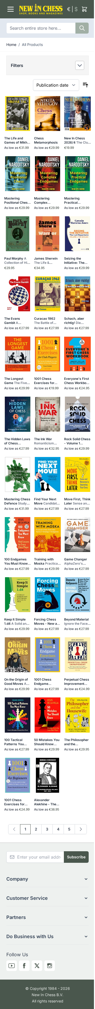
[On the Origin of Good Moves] (17, 654)
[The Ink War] (47, 414)
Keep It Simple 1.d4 (16, 621)
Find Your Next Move (47, 501)
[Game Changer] (77, 534)
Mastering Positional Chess (17, 200)
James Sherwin (47, 260)
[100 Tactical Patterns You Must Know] (17, 714)
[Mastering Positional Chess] (17, 173)
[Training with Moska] (47, 534)
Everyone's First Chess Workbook (77, 381)
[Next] (81, 829)
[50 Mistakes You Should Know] (47, 714)
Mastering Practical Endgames (77, 200)
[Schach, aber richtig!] (77, 293)
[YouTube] (11, 965)
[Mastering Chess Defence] (17, 474)
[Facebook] (24, 965)
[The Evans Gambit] (17, 293)
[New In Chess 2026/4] (77, 113)
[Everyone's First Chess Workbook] (77, 354)
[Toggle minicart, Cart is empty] (84, 9)
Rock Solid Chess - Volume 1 (77, 441)
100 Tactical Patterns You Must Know (17, 742)
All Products (32, 44)
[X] (37, 965)
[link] (14, 829)
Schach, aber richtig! (77, 321)
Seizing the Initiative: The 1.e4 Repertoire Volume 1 (75, 260)
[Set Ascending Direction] (85, 85)
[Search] (82, 28)
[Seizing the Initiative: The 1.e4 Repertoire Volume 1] (77, 233)
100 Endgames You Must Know (17, 561)
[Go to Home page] (41, 9)
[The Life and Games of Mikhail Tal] (17, 113)
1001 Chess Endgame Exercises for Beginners (45, 681)
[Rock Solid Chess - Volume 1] (77, 414)
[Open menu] (10, 9)
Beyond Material (76, 621)
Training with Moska (47, 561)
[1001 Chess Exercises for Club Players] (47, 354)
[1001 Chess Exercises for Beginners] (17, 775)
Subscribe (76, 857)
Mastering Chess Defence (17, 501)
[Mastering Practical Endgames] (77, 173)
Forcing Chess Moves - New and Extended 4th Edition (47, 621)
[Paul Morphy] (17, 233)
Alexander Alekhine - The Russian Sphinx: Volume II (46, 802)
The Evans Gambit (16, 321)
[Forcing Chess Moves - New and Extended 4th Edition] (47, 594)
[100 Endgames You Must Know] (17, 534)
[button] (47, 65)
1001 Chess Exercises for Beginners (15, 802)
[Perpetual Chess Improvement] (77, 654)
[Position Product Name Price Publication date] (56, 85)
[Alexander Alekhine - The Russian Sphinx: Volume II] (47, 775)
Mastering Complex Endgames (45, 200)
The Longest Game (16, 381)
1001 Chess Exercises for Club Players (46, 381)
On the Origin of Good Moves (16, 681)
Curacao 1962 (47, 321)
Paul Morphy (16, 260)
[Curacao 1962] (47, 293)
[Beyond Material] (77, 594)
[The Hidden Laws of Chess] (17, 414)
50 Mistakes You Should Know (47, 742)
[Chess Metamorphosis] (47, 113)
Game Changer (77, 561)
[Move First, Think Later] (77, 474)
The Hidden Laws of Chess (17, 441)
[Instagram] (49, 965)
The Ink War (47, 441)
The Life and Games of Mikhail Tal (17, 140)
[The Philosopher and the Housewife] (77, 714)
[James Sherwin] (47, 233)
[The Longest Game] (17, 354)
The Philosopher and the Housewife (77, 742)
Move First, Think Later (77, 501)
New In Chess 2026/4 (77, 140)
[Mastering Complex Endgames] (47, 173)
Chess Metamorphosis (46, 140)
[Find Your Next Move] (47, 474)
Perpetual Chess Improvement (76, 681)
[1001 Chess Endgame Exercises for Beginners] (47, 654)
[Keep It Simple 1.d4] (17, 594)
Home (11, 44)
